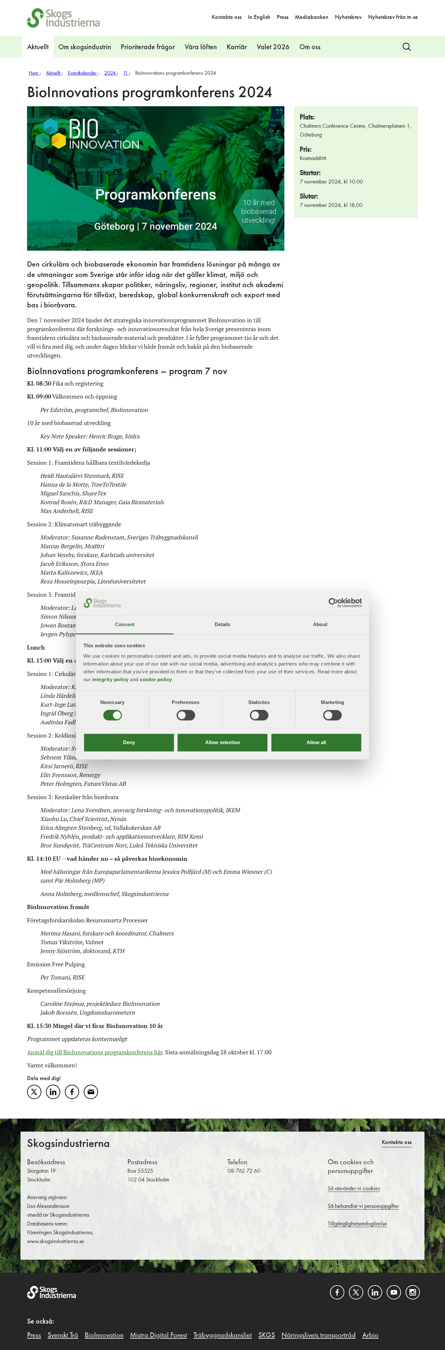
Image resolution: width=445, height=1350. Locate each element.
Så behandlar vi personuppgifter (363, 1206)
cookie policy (156, 679)
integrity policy (110, 679)
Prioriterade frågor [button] (148, 47)
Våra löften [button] (201, 47)
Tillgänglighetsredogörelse (357, 1224)
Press (282, 17)
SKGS (266, 1335)
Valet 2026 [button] (273, 47)
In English (259, 17)
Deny (129, 742)
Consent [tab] (125, 624)
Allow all (316, 742)
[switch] (186, 715)
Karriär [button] (237, 47)
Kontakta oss (226, 17)
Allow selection (222, 742)
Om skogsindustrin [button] (84, 47)
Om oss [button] (310, 47)
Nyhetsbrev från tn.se (393, 17)
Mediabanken (311, 17)
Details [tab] (223, 624)
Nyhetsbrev (348, 17)
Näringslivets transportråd (318, 1335)
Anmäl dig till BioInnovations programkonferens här (95, 1052)
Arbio (370, 1335)
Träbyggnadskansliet (223, 1335)
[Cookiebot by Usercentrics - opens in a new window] (333, 603)
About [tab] (320, 624)
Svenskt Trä (63, 1335)
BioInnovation (104, 1335)
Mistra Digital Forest (158, 1335)
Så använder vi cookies (354, 1189)
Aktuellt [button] (38, 47)
